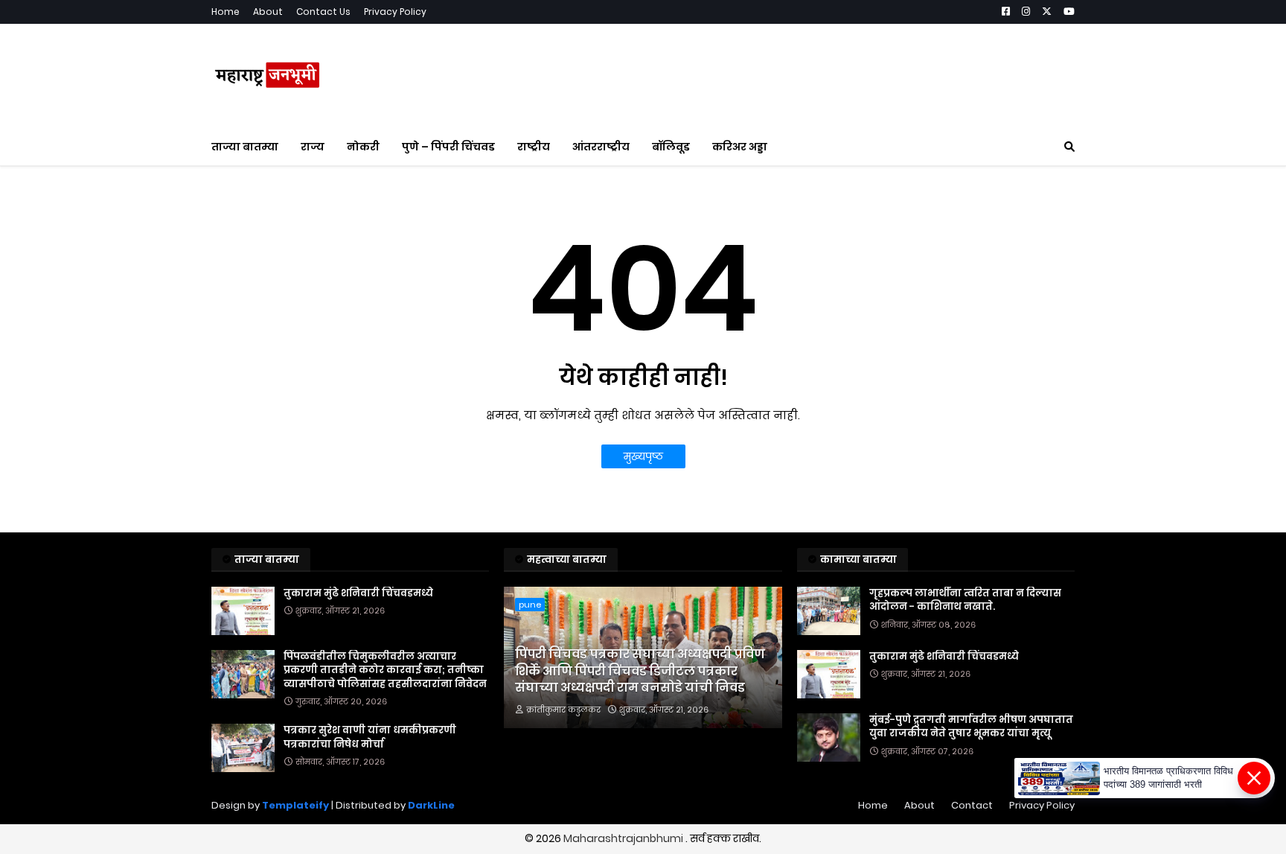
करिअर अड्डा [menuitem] (739, 146)
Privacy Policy (395, 11)
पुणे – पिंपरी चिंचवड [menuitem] (448, 146)
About (268, 11)
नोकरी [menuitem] (363, 146)
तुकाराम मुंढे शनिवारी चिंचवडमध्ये (358, 593)
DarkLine (431, 805)
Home (225, 11)
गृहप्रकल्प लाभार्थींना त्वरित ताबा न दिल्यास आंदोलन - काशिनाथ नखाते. (965, 600)
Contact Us (323, 11)
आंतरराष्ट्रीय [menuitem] (601, 146)
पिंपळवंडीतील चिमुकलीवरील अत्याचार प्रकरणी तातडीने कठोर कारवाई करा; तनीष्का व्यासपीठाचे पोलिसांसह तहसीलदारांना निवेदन (385, 670)
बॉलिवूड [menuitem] (671, 146)
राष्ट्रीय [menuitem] (533, 146)
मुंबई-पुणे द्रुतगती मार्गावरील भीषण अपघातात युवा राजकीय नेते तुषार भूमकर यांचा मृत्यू (971, 726)
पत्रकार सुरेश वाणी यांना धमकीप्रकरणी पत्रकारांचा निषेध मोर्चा (370, 737)
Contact (972, 805)
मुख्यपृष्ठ (643, 456)
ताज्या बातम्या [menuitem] (244, 146)
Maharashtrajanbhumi (624, 838)
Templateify (295, 805)
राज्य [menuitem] (312, 146)
